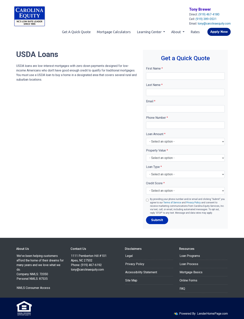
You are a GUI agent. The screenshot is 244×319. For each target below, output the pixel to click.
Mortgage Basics (191, 272)
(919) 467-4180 (208, 14)
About (176, 32)
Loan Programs (190, 256)
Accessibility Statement (141, 272)
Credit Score (155, 183)
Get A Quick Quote (76, 32)
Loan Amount (155, 134)
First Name (154, 68)
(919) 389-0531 (206, 19)
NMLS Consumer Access (33, 288)
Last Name (154, 85)
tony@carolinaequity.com (214, 23)
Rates (195, 32)
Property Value (157, 150)
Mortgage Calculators (114, 32)
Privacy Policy (193, 202)
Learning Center (149, 32)
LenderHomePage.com (212, 313)
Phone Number (157, 117)
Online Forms (188, 280)
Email (150, 101)
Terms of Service (172, 202)
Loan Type (154, 167)
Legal (129, 256)
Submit (157, 220)
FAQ (182, 288)
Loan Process (189, 264)
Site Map (131, 280)
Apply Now (219, 32)
